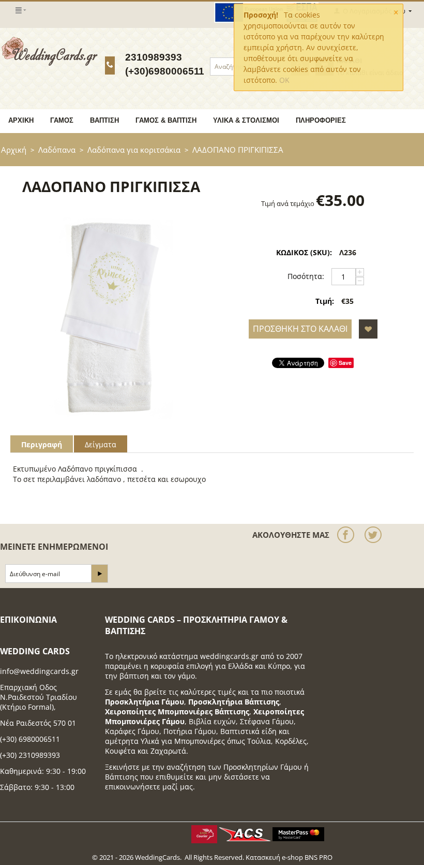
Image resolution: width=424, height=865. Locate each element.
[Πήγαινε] (99, 573)
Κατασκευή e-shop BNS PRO (289, 857)
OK (284, 80)
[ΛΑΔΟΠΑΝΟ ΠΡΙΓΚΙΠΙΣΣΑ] (111, 318)
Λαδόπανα (56, 149)
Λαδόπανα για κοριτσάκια (133, 149)
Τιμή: (324, 301)
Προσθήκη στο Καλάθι (300, 328)
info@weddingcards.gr (39, 671)
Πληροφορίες (321, 120)
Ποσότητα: (305, 276)
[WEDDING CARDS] (49, 50)
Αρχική (21, 120)
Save (345, 362)
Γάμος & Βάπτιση (165, 120)
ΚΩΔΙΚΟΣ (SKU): (304, 252)
